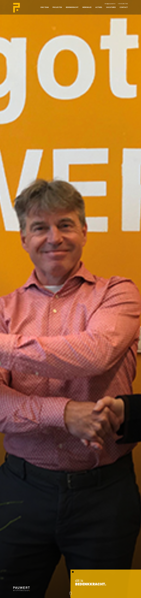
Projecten (57, 7)
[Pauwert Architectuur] (16, 8)
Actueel (98, 7)
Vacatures (111, 7)
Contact (124, 7)
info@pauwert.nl (110, 4)
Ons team (44, 7)
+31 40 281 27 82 (123, 4)
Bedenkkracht (72, 7)
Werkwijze (86, 7)
